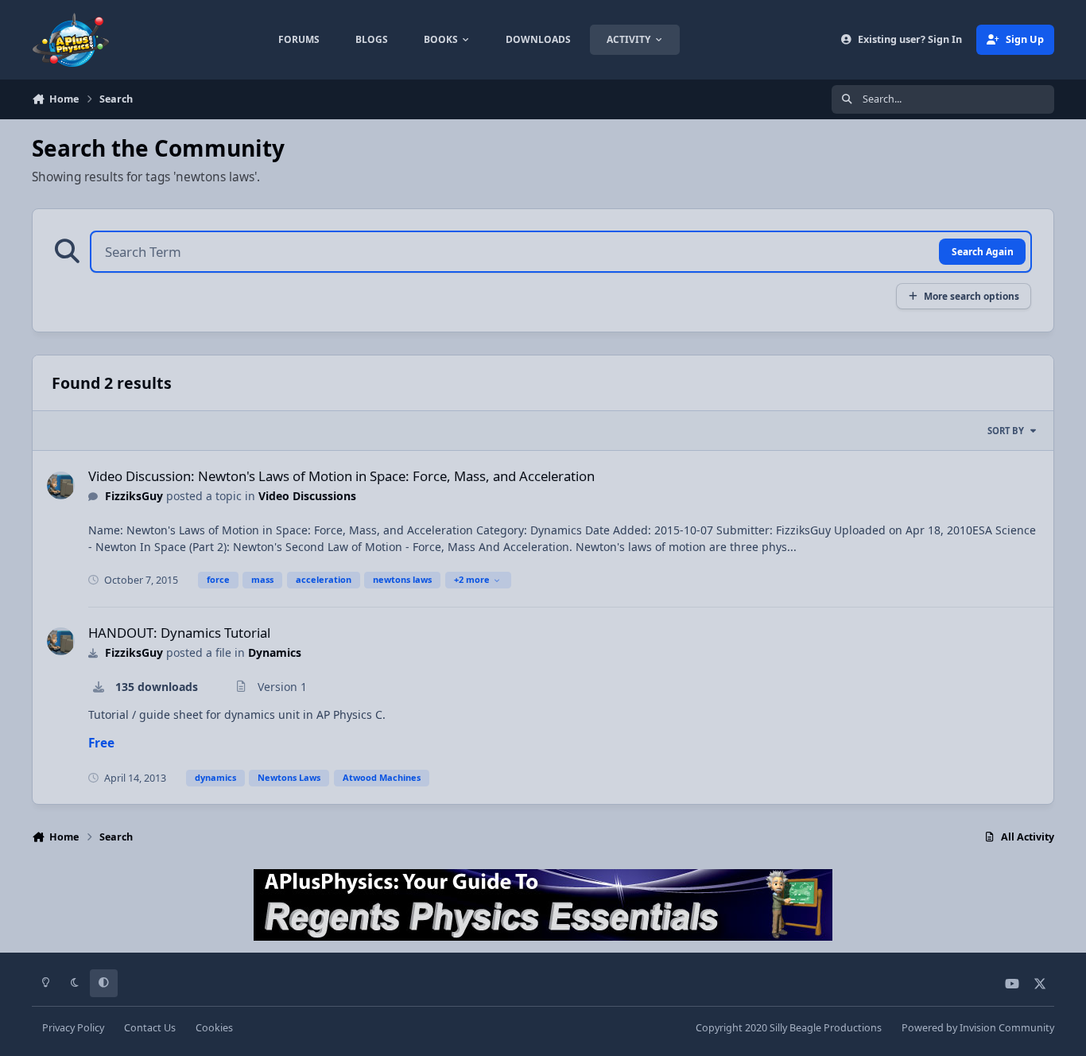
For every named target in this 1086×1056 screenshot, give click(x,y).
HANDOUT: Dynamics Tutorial (179, 632)
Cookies (214, 1028)
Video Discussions (307, 495)
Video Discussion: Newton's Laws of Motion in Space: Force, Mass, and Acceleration (341, 476)
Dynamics (274, 652)
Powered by (978, 1028)
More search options (971, 295)
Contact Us (150, 1028)
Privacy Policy (73, 1028)
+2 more (472, 579)
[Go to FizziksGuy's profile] (61, 485)
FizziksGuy (134, 495)
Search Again (983, 251)
